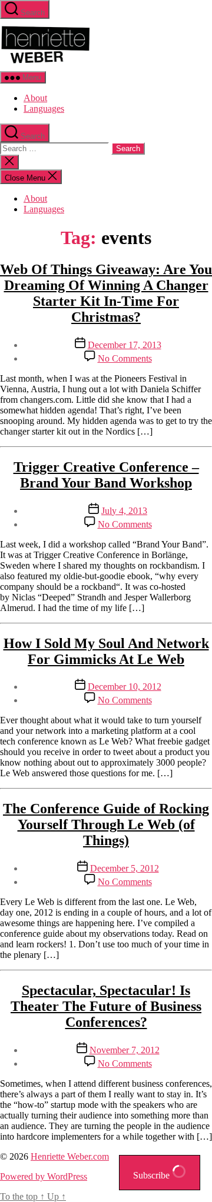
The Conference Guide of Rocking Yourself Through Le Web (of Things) (106, 824)
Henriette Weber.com (70, 1156)
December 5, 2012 (124, 868)
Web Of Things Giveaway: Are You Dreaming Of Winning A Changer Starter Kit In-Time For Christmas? (106, 293)
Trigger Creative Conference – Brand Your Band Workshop (106, 474)
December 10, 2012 (124, 687)
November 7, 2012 (125, 1050)
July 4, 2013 (124, 511)
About (35, 98)
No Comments (125, 358)
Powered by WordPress (43, 1176)
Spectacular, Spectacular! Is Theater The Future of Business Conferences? (106, 1006)
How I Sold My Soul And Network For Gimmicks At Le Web (106, 651)
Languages (44, 108)
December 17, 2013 (124, 345)
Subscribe (152, 1175)
